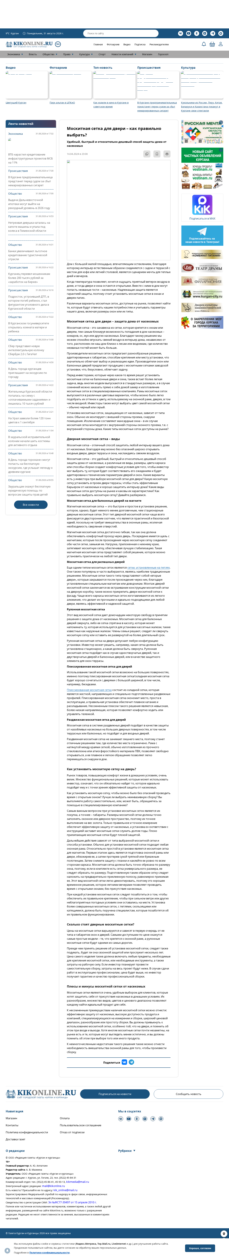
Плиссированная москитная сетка (89, 690)
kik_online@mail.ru (65, 1190)
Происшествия (18, 171)
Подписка (140, 44)
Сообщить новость (188, 1094)
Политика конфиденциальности (27, 1132)
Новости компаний (123, 54)
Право (68, 54)
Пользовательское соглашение (80, 1125)
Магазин (147, 54)
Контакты (12, 1125)
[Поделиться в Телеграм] (131, 1062)
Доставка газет (15, 1139)
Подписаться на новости (115, 1094)
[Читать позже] (156, 153)
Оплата (65, 1118)
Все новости (31, 505)
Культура (86, 54)
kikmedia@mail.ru (77, 1182)
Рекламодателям (159, 44)
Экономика (15, 54)
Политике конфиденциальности (49, 1252)
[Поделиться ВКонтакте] (124, 1062)
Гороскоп (163, 54)
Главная (98, 44)
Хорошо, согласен (200, 1248)
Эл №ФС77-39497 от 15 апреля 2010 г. (72, 1202)
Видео (126, 44)
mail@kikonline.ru (53, 1186)
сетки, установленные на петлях (148, 567)
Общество (50, 54)
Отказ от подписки (72, 1132)
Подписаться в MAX (202, 218)
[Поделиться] (146, 153)
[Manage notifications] (7, 1250)
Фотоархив (113, 44)
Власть (33, 54)
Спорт (102, 54)
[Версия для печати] (166, 153)
